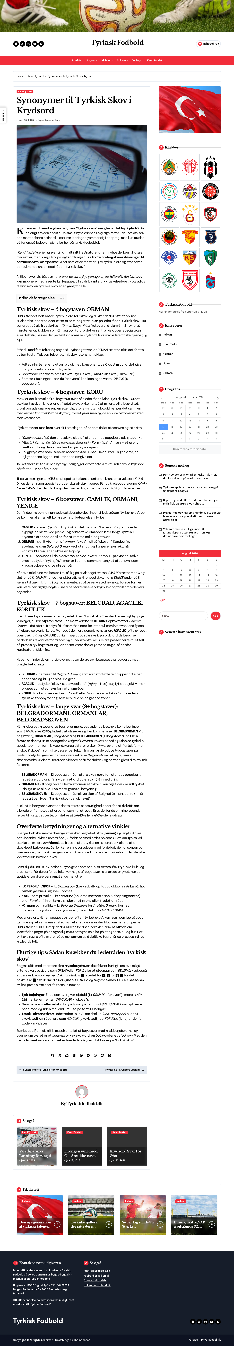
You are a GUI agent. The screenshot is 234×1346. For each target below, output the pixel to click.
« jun (162, 600)
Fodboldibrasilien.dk (97, 1276)
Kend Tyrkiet (154, 60)
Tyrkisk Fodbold (117, 43)
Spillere (121, 60)
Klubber (106, 60)
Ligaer (91, 60)
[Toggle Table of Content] (60, 298)
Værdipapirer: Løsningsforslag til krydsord (35, 1155)
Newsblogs (62, 1340)
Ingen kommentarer (50, 120)
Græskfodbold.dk (95, 1280)
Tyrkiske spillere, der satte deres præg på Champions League (191, 489)
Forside (76, 60)
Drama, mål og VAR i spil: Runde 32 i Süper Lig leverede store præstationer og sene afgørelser (191, 516)
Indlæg (136, 60)
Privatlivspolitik (211, 1340)
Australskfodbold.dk (97, 1271)
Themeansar (82, 1340)
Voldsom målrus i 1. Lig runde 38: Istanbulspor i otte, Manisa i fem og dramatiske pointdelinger (186, 533)
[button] (3, 116)
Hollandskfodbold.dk (97, 1285)
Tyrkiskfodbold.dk (85, 1103)
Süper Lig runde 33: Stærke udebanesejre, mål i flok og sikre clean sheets (191, 502)
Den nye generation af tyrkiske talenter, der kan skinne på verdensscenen (190, 476)
